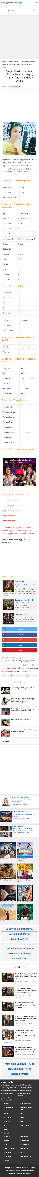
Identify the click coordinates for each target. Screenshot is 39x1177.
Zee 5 (6, 1129)
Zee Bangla (25, 1140)
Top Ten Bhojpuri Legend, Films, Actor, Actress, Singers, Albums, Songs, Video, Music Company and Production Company (18, 531)
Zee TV (6, 1140)
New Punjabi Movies (19, 953)
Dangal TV (24, 1148)
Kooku (23, 1113)
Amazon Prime (26, 1103)
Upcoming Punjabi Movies (19, 948)
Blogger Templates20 (23, 1173)
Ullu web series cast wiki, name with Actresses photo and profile (25, 1005)
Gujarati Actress (19, 939)
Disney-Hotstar (9, 1107)
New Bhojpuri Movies (19, 1068)
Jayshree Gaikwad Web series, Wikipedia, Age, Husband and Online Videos (26, 1018)
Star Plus (7, 1136)
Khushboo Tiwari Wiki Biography (20, 719)
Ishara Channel (9, 1148)
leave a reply (17, 86)
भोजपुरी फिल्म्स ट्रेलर (9, 521)
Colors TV (24, 1136)
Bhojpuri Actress (19, 1073)
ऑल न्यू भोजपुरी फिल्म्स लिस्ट (11, 506)
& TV (22, 1152)
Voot (5, 1125)
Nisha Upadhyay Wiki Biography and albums (23, 688)
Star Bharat (25, 1144)
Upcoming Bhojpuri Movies (19, 1064)
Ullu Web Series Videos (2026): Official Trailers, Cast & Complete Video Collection (25, 1049)
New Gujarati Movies (19, 934)
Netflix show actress (10, 1085)
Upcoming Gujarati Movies (19, 929)
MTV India (7, 1152)
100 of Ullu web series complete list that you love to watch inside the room (25, 990)
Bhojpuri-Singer (8, 86)
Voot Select (25, 1125)
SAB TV (6, 1160)
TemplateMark (28, 1170)
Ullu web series (8, 1093)
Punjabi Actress (19, 958)
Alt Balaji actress (26, 1088)
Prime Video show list (10, 1090)
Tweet (21, 629)
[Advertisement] (19, 36)
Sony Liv (7, 1121)
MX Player (7, 1117)
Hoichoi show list (26, 1090)
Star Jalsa (7, 1156)
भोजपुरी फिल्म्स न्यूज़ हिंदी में (11, 511)
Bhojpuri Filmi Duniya (22, 1167)
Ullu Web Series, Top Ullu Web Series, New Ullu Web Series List (26, 976)
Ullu (22, 1121)
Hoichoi (6, 1113)
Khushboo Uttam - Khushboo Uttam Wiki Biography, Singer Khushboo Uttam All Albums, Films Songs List (23, 700)
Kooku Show (7, 1098)
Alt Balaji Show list (9, 1088)
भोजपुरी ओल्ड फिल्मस (9, 516)
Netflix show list (25, 1085)
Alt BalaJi (7, 1103)
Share (21, 634)
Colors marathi (26, 1156)
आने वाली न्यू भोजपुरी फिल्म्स (11, 501)
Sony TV (6, 1144)
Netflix (23, 1117)
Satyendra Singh (21, 671)
